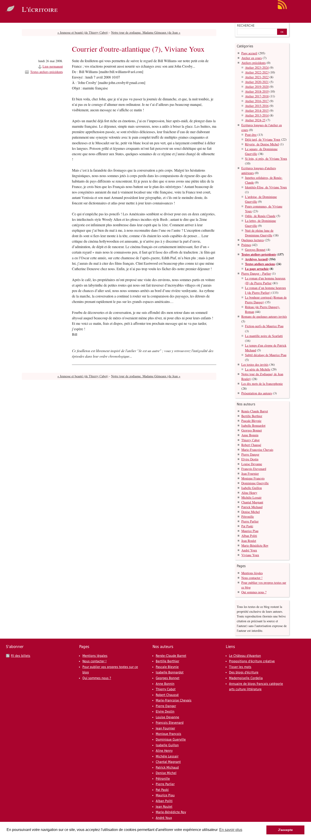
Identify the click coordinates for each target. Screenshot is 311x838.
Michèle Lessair (251, 497)
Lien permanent (53, 66)
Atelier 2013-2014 (257, 115)
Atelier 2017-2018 (257, 96)
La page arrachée (257, 268)
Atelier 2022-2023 (257, 72)
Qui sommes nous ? (253, 592)
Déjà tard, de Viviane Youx (262, 139)
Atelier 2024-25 (255, 120)
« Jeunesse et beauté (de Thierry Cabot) (82, 32)
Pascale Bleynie (251, 421)
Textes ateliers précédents (46, 72)
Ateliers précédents (253, 63)
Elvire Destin (249, 459)
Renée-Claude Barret (254, 411)
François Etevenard (253, 469)
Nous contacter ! (252, 578)
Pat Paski (247, 526)
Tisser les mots (240, 667)
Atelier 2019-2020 (257, 86)
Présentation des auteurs (256, 393)
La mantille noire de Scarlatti (264, 336)
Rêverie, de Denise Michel (262, 144)
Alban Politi (249, 535)
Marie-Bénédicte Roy (254, 545)
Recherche (246, 25)
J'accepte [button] (285, 830)
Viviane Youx (250, 555)
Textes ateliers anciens (260, 264)
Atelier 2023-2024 (257, 67)
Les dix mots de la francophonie (262, 383)
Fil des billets (20, 656)
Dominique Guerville (255, 483)
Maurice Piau (249, 531)
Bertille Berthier (251, 416)
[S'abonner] (282, 8)
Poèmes (246, 245)
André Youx (249, 550)
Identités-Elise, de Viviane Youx (266, 187)
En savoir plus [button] (230, 830)
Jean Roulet (248, 540)
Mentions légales (252, 573)
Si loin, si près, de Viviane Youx (266, 158)
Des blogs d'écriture (243, 672)
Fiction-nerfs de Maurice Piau (264, 326)
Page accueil (249, 53)
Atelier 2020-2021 (257, 82)
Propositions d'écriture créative (252, 661)
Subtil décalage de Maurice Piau (265, 355)
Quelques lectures (252, 240)
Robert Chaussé (251, 445)
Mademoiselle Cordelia (246, 678)
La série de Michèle (257, 369)
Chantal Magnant (252, 502)
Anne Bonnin (249, 435)
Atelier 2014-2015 (257, 110)
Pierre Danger (250, 454)
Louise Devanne (251, 464)
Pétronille (247, 516)
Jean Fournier (250, 473)
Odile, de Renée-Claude (260, 216)
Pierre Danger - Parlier (256, 273)
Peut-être (251, 134)
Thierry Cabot (250, 440)
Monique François (253, 478)
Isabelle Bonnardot (253, 425)
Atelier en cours (251, 58)
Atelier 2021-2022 (257, 77)
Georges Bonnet (255, 249)
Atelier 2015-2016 (257, 106)
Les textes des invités (254, 364)
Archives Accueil (256, 259)
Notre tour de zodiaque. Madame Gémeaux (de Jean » (145, 32)
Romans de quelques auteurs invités (264, 316)
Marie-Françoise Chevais (257, 449)
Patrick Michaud (252, 507)
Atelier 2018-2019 (257, 91)
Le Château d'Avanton (245, 656)
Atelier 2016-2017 (257, 101)
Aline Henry (249, 492)
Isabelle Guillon (251, 488)
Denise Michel (250, 512)
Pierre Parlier (250, 521)
